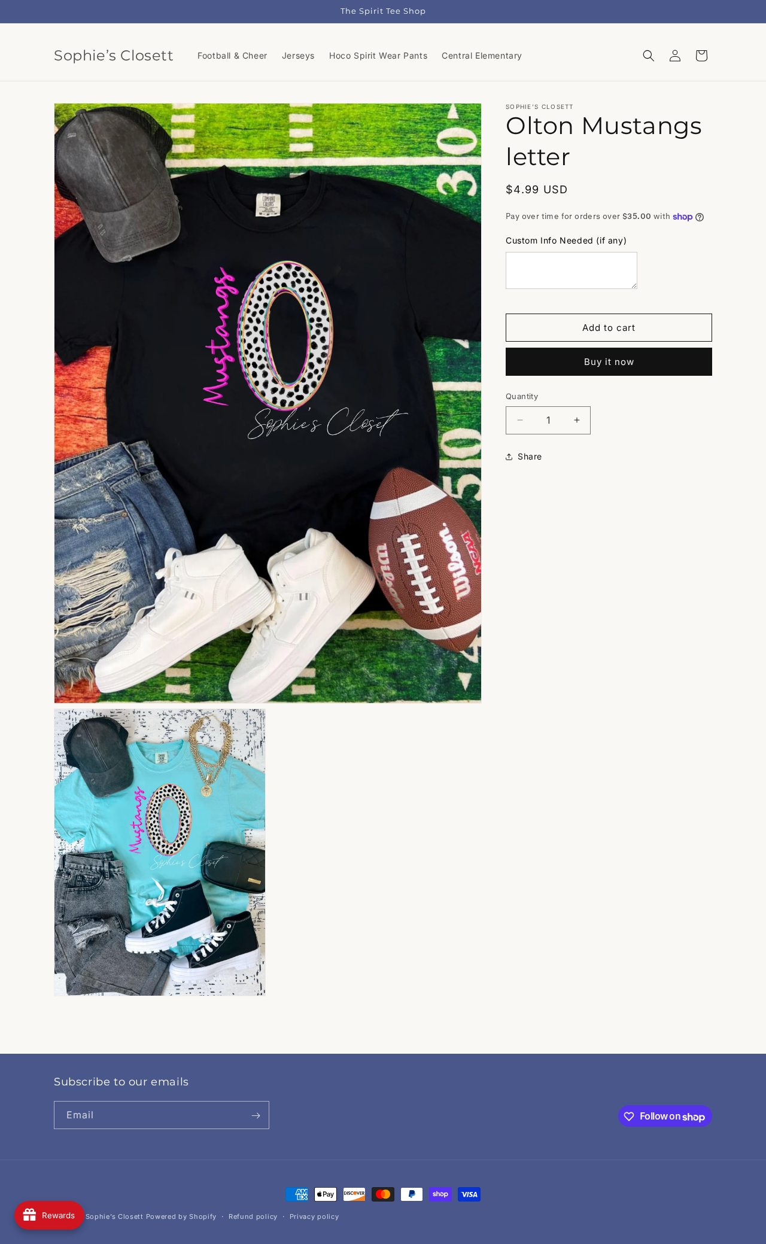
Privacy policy (314, 1216)
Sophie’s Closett (115, 1216)
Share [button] (530, 456)
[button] (649, 55)
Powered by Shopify (181, 1216)
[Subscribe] (255, 1116)
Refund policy (253, 1216)
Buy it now (609, 361)
